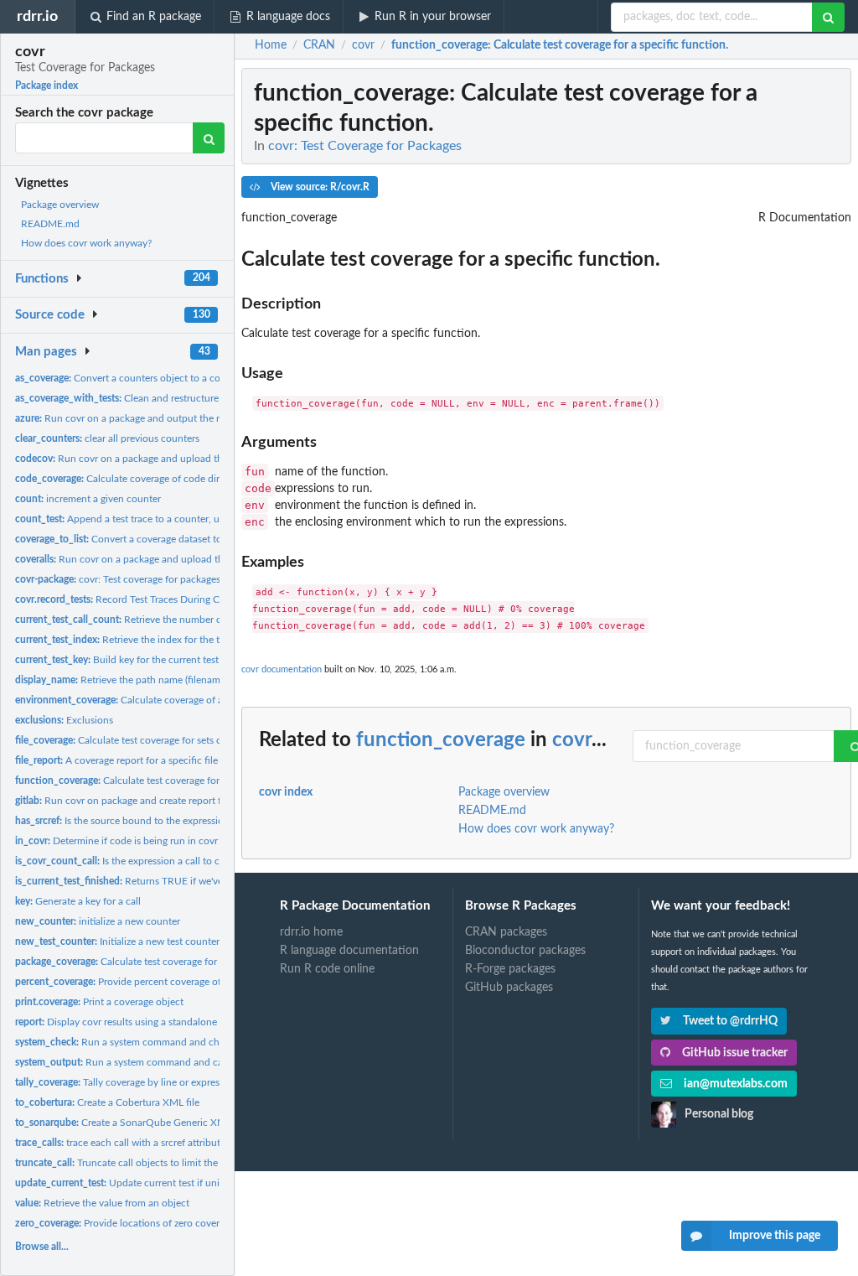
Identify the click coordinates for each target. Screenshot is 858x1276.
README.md (50, 224)
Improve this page (774, 1236)
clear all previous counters (107, 438)
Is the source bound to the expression (122, 821)
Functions (42, 278)
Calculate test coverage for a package (139, 962)
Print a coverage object (99, 1002)
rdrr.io (37, 16)
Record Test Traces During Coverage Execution (158, 599)
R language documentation (349, 951)
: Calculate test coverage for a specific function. (559, 45)
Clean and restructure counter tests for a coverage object (194, 398)
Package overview (60, 205)
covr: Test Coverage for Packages (365, 146)
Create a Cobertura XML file (107, 1102)
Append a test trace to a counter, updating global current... (169, 519)
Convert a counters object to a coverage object (147, 378)
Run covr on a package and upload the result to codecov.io (166, 459)
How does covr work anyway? (86, 243)
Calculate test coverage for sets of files (130, 740)
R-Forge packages (510, 969)
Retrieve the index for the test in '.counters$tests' (165, 640)
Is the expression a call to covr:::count (141, 861)
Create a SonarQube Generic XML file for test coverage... (172, 1123)
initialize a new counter (97, 921)
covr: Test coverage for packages (117, 579)
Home (271, 45)
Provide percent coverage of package (137, 982)
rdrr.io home (311, 932)
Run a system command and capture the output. (156, 1062)
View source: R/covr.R (319, 187)
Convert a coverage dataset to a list (130, 539)
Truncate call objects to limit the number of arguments (165, 1163)
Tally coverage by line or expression (126, 1082)
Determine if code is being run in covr (116, 841)
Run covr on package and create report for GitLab (138, 801)
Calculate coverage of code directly (127, 479)
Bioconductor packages (525, 951)
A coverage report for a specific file (116, 760)
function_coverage (440, 740)
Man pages (46, 351)
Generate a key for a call (78, 901)
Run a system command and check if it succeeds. (156, 1042)
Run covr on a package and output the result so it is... (146, 418)
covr (572, 740)
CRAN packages (506, 932)
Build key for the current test (117, 660)
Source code (50, 315)
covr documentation (281, 669)
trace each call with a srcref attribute (120, 1143)
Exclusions (64, 720)
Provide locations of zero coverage (125, 1223)
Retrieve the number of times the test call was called (183, 620)
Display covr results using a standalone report (130, 1022)
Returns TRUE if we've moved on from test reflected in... (193, 881)
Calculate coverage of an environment (151, 700)
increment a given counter (88, 499)
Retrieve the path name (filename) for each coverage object (177, 680)
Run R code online (327, 969)
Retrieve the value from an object (102, 1203)
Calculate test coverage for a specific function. (160, 780)
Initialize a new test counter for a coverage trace (161, 941)
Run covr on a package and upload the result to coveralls (161, 559)
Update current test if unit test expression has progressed (187, 1183)
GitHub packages (509, 987)
